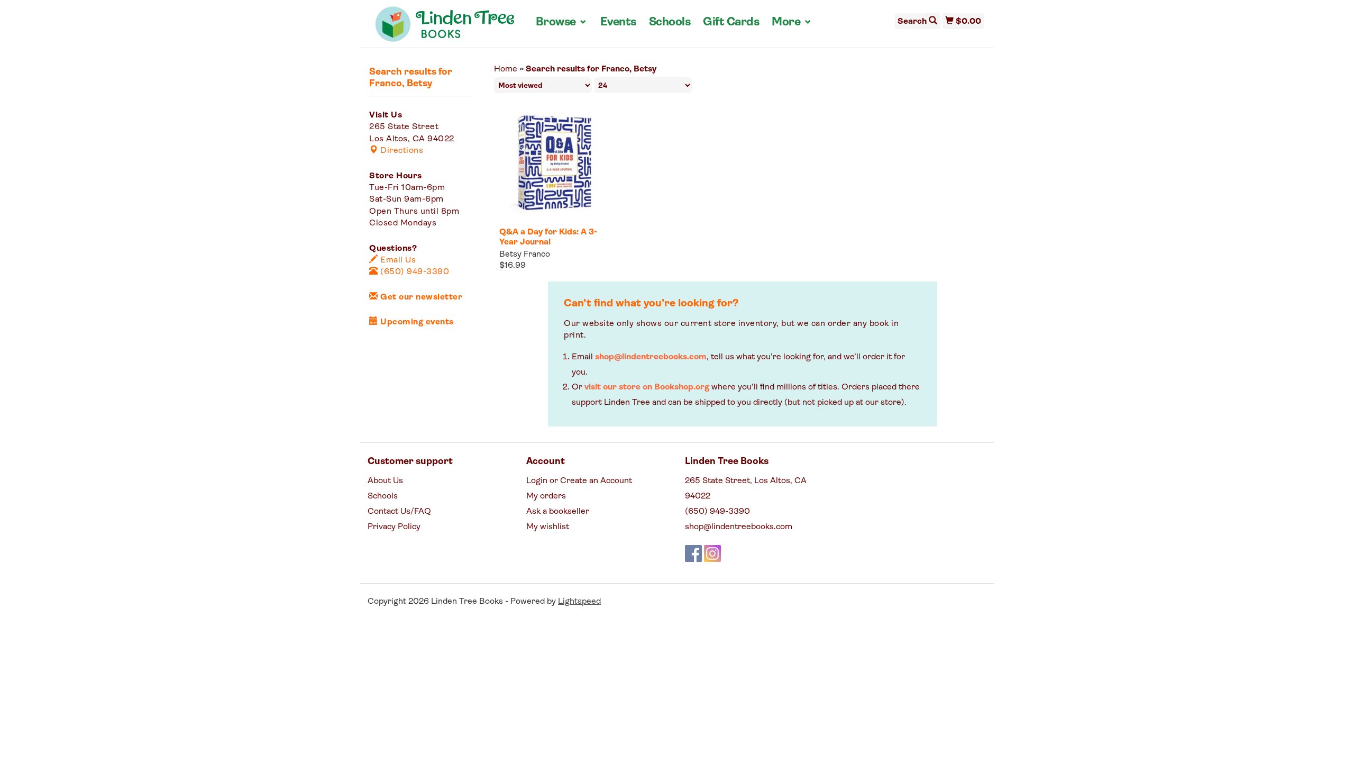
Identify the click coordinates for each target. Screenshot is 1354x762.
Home (505, 69)
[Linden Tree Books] (445, 28)
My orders (546, 496)
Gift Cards (731, 22)
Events (618, 22)
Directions (400, 151)
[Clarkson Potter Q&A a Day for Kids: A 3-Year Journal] (553, 163)
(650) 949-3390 (413, 272)
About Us (385, 481)
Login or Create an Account (579, 481)
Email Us (397, 260)
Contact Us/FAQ (399, 511)
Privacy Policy (394, 527)
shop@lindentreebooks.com (651, 357)
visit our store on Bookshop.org (646, 387)
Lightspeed (579, 601)
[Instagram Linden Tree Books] (712, 553)
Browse (562, 22)
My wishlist (547, 527)
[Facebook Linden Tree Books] (693, 553)
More (792, 22)
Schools (670, 22)
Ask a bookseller (557, 511)
